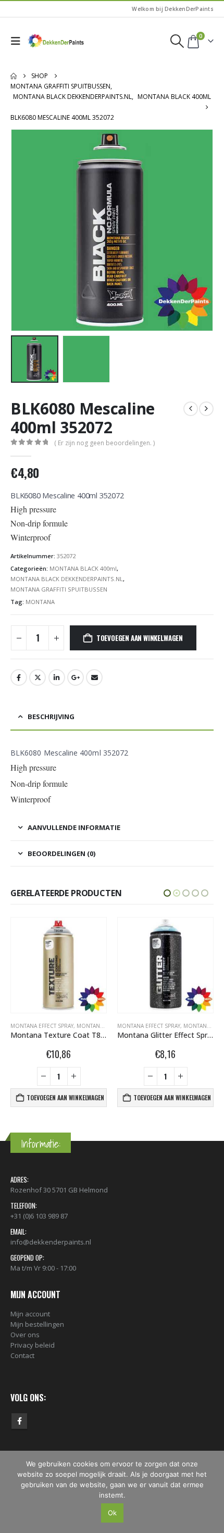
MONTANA (40, 602)
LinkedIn (56, 677)
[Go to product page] (58, 965)
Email (94, 677)
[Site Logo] (56, 41)
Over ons (25, 1334)
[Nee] (211, 1492)
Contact (22, 1355)
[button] (18, 41)
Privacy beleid (32, 1345)
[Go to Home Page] (13, 76)
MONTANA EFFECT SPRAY (41, 1025)
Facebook (18, 677)
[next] (206, 408)
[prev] (190, 408)
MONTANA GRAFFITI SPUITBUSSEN (58, 589)
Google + (75, 677)
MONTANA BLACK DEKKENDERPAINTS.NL (66, 579)
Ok (112, 1513)
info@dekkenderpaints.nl (50, 1242)
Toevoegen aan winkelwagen (139, 638)
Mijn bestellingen (37, 1324)
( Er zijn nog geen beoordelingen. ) (104, 442)
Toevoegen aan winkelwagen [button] (65, 1097)
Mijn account (30, 1313)
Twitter (37, 677)
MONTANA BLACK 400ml (83, 568)
